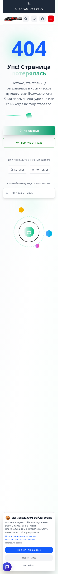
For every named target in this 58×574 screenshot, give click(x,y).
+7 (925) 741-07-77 (31, 9)
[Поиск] (26, 19)
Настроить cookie (13, 543)
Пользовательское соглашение (20, 539)
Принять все (29, 557)
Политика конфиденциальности (20, 536)
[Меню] (51, 19)
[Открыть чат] (7, 566)
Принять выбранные (29, 549)
